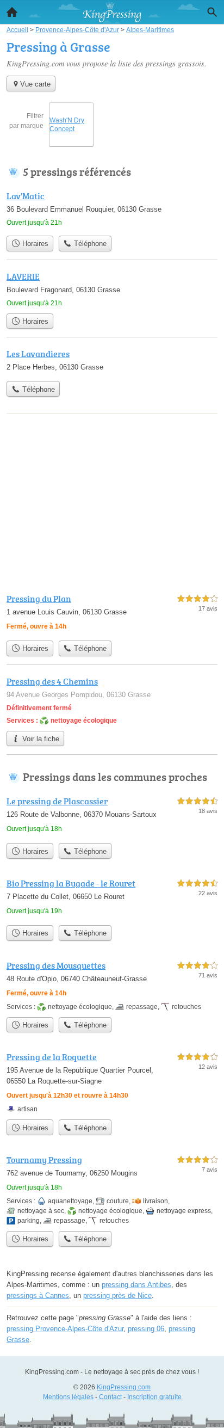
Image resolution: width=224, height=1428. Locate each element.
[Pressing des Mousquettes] (112, 985)
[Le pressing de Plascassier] (112, 816)
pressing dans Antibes (136, 1285)
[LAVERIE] (112, 289)
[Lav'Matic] (112, 209)
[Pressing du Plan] (112, 613)
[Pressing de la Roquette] (112, 1082)
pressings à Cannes (38, 1295)
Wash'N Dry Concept (66, 124)
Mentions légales (68, 1397)
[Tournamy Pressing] (112, 1189)
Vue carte (35, 84)
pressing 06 (146, 1329)
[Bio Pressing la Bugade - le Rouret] (112, 898)
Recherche (212, 12)
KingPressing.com (124, 1387)
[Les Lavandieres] (112, 361)
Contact (110, 1397)
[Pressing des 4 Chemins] (112, 700)
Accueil (12, 12)
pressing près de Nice (117, 1295)
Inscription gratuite (154, 1397)
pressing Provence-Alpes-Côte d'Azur (65, 1329)
